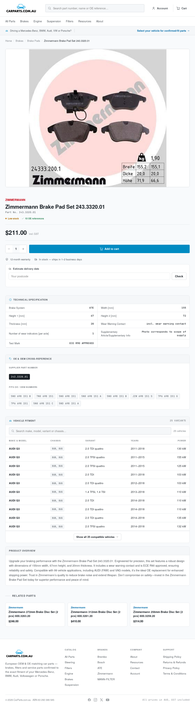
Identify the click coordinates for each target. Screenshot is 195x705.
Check (179, 276)
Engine (38, 21)
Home (8, 41)
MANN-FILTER (106, 679)
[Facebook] (89, 700)
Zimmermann (15, 200)
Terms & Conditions (174, 673)
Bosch (101, 662)
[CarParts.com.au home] (21, 8)
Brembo (102, 656)
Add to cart (112, 249)
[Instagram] (95, 700)
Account (135, 673)
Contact (135, 668)
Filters (69, 21)
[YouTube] (107, 700)
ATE (100, 668)
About (99, 21)
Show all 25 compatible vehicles (95, 537)
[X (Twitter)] (101, 700)
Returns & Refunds (174, 662)
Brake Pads (33, 41)
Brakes (24, 21)
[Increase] (23, 249)
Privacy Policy (171, 668)
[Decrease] (9, 249)
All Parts (10, 21)
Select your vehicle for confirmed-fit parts (161, 30)
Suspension (54, 21)
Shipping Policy (172, 656)
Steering (70, 662)
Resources (84, 21)
